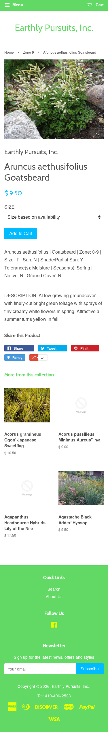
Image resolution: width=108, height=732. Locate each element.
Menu (17, 5)
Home (9, 52)
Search (54, 589)
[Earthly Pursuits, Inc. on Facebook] (54, 625)
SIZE (9, 206)
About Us (54, 596)
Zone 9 (28, 52)
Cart (99, 5)
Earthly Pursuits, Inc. (54, 27)
